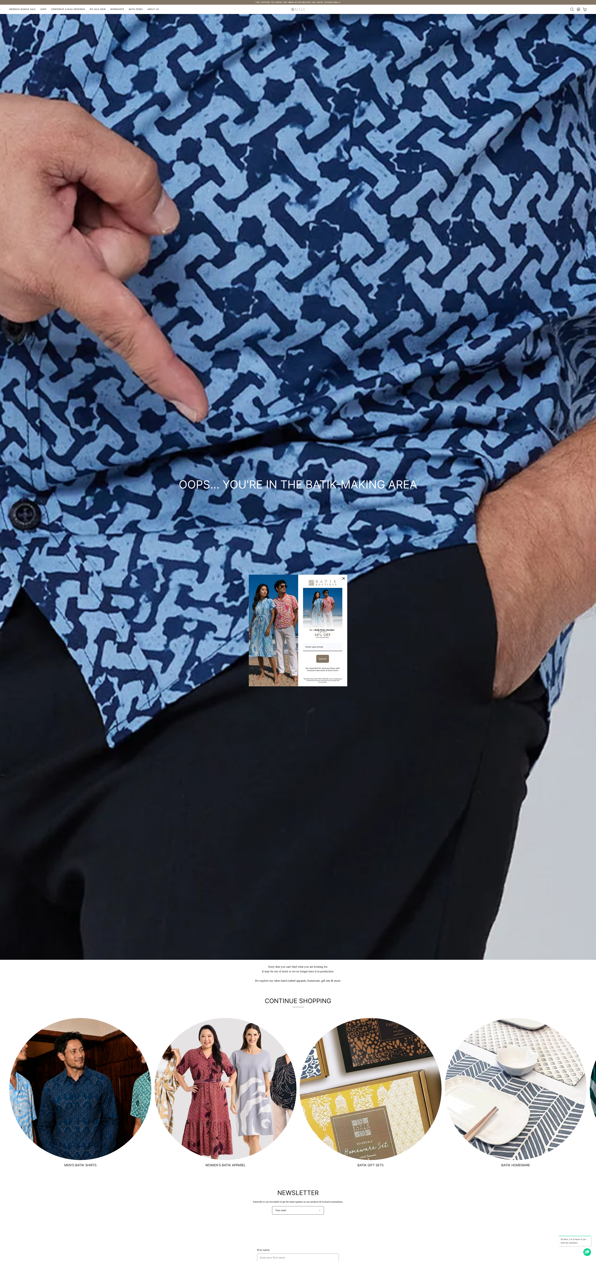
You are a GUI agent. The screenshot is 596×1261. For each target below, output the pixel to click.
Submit (323, 658)
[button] (117, 9)
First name (263, 1250)
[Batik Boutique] (298, 9)
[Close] (343, 578)
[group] (298, 2)
